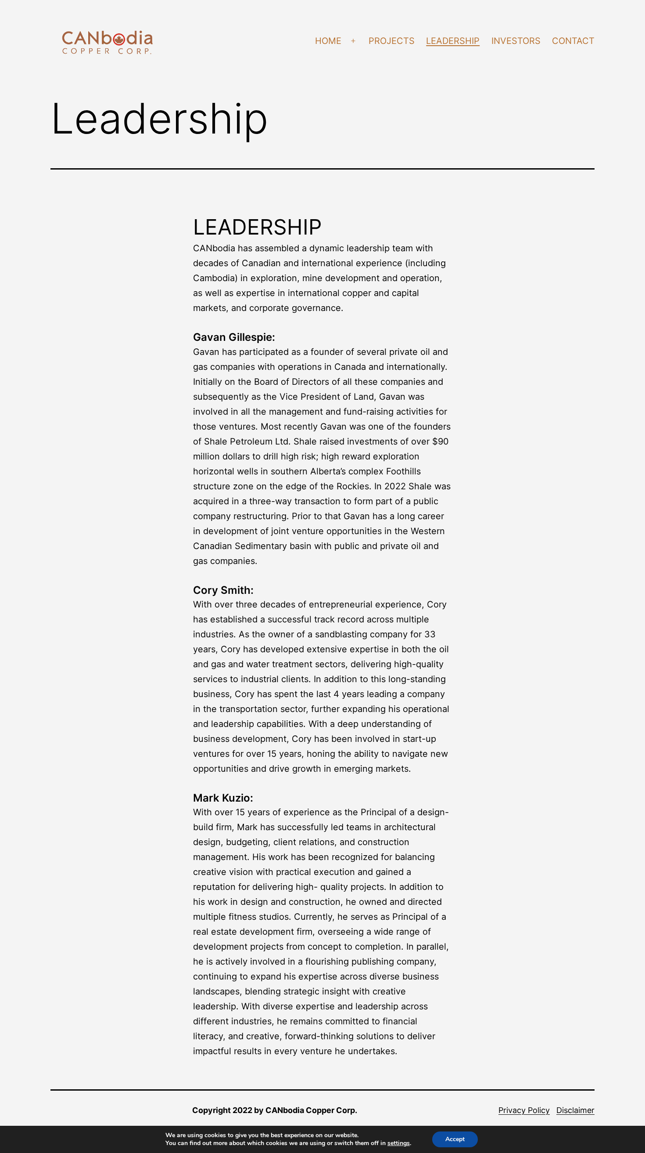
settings (398, 1143)
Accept (455, 1139)
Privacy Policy (524, 1110)
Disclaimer (575, 1110)
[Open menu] (353, 41)
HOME (328, 41)
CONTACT (573, 41)
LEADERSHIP (453, 41)
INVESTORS (516, 41)
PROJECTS (392, 41)
